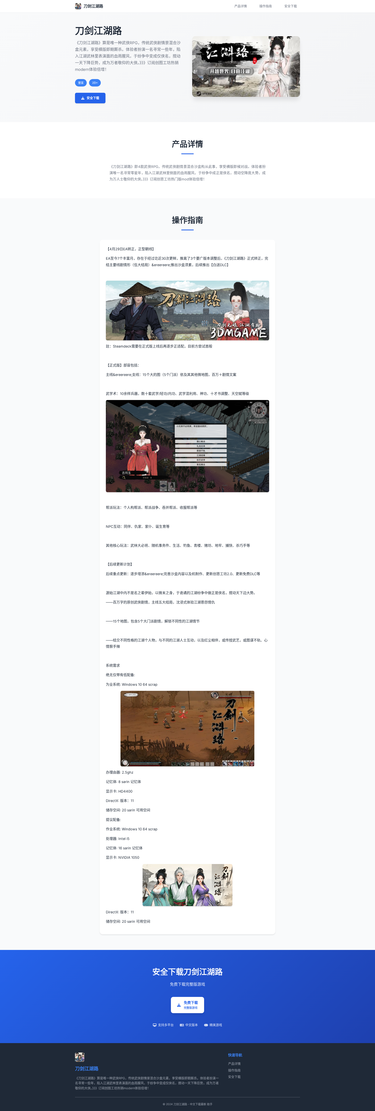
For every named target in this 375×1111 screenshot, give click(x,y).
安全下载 (290, 6)
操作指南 (265, 6)
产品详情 (240, 6)
